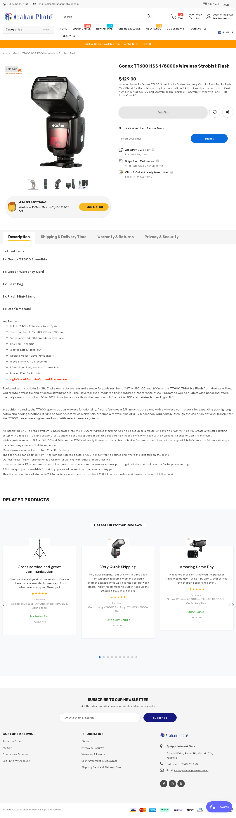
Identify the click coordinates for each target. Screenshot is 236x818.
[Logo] (28, 16)
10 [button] (136, 657)
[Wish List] (214, 112)
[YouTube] (181, 783)
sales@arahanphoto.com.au (62, 4)
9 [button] (132, 657)
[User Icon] (208, 16)
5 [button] (116, 657)
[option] (58, 119)
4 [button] (112, 657)
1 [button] (100, 657)
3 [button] (108, 657)
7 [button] (124, 657)
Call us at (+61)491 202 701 (182, 764)
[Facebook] (163, 783)
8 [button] (128, 657)
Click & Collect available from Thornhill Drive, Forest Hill (118, 44)
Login (216, 14)
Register (228, 14)
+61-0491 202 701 (18, 4)
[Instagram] (172, 783)
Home (6, 53)
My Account (221, 18)
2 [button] (104, 657)
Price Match (94, 207)
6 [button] (120, 657)
